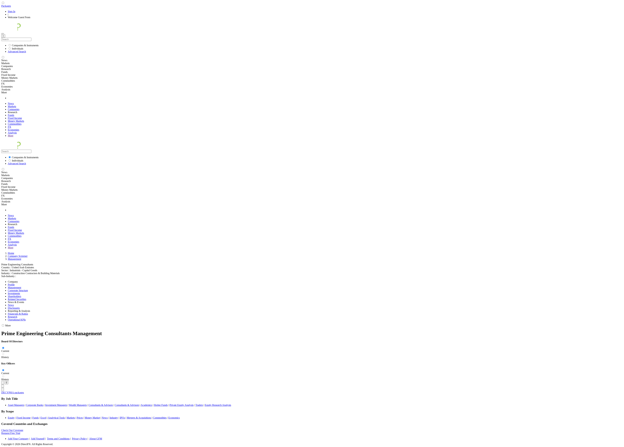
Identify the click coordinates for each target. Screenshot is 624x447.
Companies (13, 109)
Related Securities (17, 299)
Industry (114, 417)
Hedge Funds (161, 405)
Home (11, 253)
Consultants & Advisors (101, 405)
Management (14, 259)
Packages (6, 6)
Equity (11, 417)
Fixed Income (15, 118)
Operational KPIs (17, 319)
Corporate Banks (34, 405)
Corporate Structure (18, 290)
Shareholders (14, 296)
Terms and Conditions (58, 438)
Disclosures (14, 308)
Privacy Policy (79, 438)
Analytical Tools (56, 417)
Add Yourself (38, 438)
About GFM (95, 438)
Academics (146, 405)
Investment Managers (56, 405)
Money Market (92, 417)
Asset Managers (16, 405)
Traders (199, 405)
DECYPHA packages (12, 392)
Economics (174, 417)
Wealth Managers (78, 405)
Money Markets (16, 121)
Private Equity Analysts (181, 405)
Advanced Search (17, 51)
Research (12, 316)
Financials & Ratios (18, 313)
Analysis (12, 132)
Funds (11, 115)
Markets (12, 106)
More (10, 135)
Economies (13, 129)
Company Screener (17, 256)
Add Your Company (18, 438)
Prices (80, 417)
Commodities (14, 124)
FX (9, 126)
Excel (43, 417)
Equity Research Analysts (218, 405)
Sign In (11, 11)
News (11, 103)
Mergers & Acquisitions (139, 417)
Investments (14, 293)
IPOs (122, 417)
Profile (11, 284)
